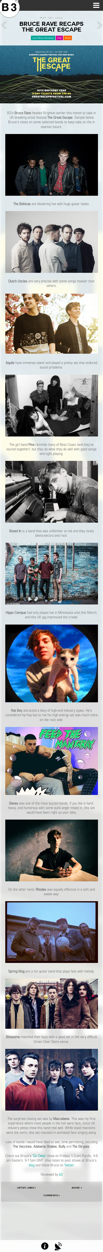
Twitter (69, 1165)
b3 (61, 1174)
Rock (67, 38)
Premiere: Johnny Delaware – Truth (5, 25)
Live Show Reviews (43, 38)
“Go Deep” (39, 1156)
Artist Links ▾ (26, 1188)
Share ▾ (77, 1188)
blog (31, 1165)
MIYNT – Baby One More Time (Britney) (98, 25)
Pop (59, 38)
